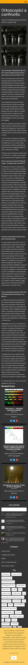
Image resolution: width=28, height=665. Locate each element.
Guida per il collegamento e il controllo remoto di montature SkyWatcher (15, 514)
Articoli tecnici (5, 551)
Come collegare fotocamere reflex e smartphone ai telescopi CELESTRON (15, 521)
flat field (18, 612)
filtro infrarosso (19, 604)
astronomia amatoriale (8, 581)
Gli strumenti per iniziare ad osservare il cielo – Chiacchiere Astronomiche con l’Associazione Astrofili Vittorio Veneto (15, 539)
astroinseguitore (6, 578)
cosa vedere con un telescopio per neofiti (12, 597)
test (14, 383)
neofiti (8, 620)
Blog (20, 589)
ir (2, 620)
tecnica (10, 383)
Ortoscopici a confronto (14, 12)
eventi (10, 604)
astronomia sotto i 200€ (8, 585)
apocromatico (5, 574)
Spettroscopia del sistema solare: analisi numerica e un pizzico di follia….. (14, 447)
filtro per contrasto (7, 612)
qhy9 (19, 627)
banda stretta (6, 589)
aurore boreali (21, 585)
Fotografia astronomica (8, 555)
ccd (24, 593)
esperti (4, 604)
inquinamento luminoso (17, 616)
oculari (14, 620)
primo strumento (6, 627)
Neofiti (3, 558)
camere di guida (16, 593)
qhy (15, 627)
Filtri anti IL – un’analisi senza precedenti (14, 409)
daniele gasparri (6, 600)
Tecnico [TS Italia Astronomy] (10, 20)
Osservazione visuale (7, 566)
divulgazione (16, 600)
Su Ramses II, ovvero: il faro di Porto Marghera (14, 486)
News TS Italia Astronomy (8, 562)
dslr (24, 600)
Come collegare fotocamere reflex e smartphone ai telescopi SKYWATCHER (16, 527)
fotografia (5, 616)
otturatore (15, 623)
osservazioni (4, 383)
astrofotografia (16, 574)
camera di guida (6, 593)
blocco (14, 589)
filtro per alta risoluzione (9, 608)
